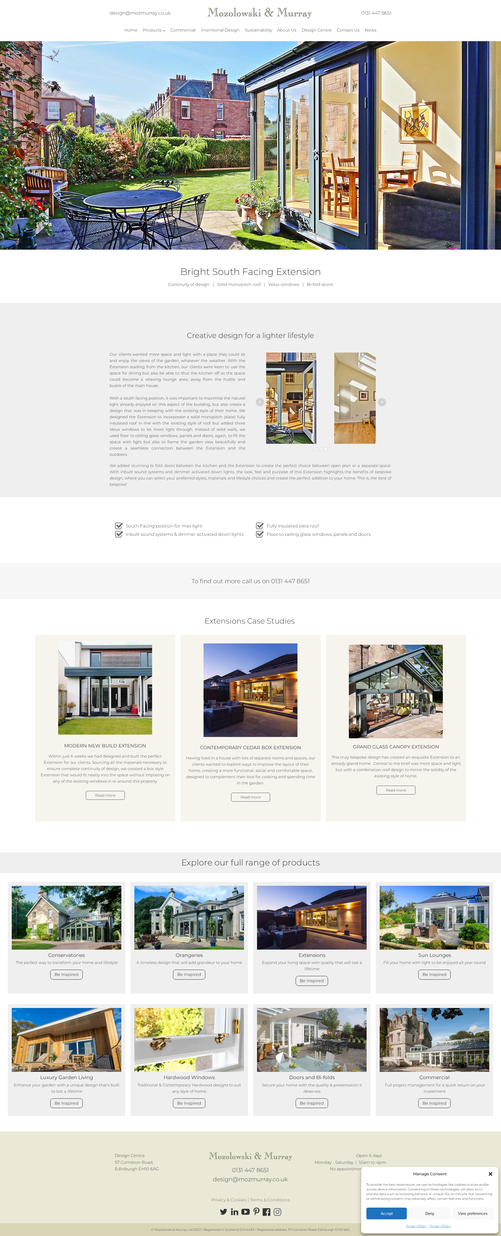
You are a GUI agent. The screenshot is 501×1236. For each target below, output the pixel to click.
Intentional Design (220, 30)
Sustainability (258, 30)
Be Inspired (67, 974)
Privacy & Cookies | (230, 1199)
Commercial (183, 30)
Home (131, 30)
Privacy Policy (416, 1226)
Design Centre (317, 30)
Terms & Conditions (270, 1199)
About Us (286, 30)
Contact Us (348, 30)
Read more (105, 795)
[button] (490, 1174)
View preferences (473, 1213)
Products (152, 30)
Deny (429, 1213)
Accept (387, 1213)
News (371, 30)
